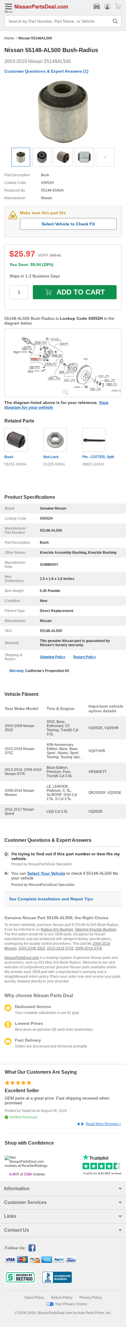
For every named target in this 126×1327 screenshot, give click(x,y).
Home (9, 38)
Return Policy (84, 657)
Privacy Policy (90, 1298)
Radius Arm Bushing (57, 929)
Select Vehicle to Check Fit (68, 224)
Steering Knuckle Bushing (95, 929)
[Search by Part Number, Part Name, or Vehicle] (115, 21)
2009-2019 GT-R (88, 948)
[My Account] (107, 6)
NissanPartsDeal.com (21, 958)
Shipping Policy (52, 657)
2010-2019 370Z (60, 948)
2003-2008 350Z (31, 948)
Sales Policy (34, 1298)
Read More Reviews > (103, 1124)
